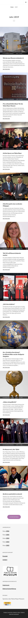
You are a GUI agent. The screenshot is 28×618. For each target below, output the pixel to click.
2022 (7, 545)
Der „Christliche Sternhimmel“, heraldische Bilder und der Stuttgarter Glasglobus (13, 354)
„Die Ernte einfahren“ (9, 304)
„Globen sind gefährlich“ (9, 402)
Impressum (6, 585)
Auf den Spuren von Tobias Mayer (12, 153)
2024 (7, 538)
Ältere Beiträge (14, 517)
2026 (7, 531)
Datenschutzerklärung (9, 589)
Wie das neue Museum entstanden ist (13, 58)
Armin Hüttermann (9, 99)
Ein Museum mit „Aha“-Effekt (11, 449)
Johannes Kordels (9, 53)
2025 (7, 534)
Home (12, 7)
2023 (7, 542)
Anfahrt (5, 560)
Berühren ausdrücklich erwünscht (12, 494)
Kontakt (5, 556)
